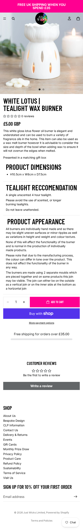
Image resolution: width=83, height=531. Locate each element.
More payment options (41, 322)
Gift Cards (10, 444)
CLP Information (13, 425)
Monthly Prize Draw (16, 449)
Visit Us (8, 477)
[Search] (13, 18)
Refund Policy (12, 463)
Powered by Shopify (57, 512)
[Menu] (4, 18)
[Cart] (78, 18)
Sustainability (12, 468)
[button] (12, 116)
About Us (9, 415)
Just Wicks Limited (34, 512)
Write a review (41, 386)
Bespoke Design (14, 420)
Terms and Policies (41, 520)
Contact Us (10, 430)
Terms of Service (14, 473)
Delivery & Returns (15, 435)
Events (7, 439)
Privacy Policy (12, 454)
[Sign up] (75, 496)
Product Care (12, 458)
